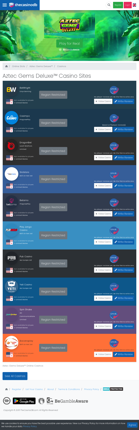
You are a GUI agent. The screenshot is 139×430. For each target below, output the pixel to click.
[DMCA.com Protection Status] (113, 389)
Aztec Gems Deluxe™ (41, 66)
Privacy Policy (91, 389)
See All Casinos (15, 376)
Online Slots (18, 66)
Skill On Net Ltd (26, 176)
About (50, 389)
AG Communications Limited (27, 316)
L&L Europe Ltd (26, 260)
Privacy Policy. (30, 426)
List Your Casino (34, 389)
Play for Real (69, 43)
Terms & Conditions (68, 389)
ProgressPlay (25, 119)
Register (118, 5)
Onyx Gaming (25, 91)
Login (127, 5)
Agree (132, 425)
